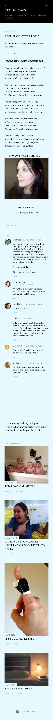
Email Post (15, 225)
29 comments (17, 554)
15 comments (16, 693)
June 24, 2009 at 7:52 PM (34, 346)
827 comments (17, 491)
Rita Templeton (20, 282)
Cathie (16, 363)
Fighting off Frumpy (15, 10)
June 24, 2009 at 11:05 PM (31, 363)
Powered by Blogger (28, 711)
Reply (16, 276)
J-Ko (15, 318)
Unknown (17, 346)
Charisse (17, 239)
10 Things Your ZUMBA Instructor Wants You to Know (25, 545)
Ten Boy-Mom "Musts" (20, 486)
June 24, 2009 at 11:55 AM (31, 304)
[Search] (46, 4)
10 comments (16, 643)
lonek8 (16, 304)
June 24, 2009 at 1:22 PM (29, 319)
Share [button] (7, 225)
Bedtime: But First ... (20, 688)
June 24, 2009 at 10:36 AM (33, 240)
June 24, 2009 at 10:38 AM (25, 285)
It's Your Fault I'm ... (19, 638)
